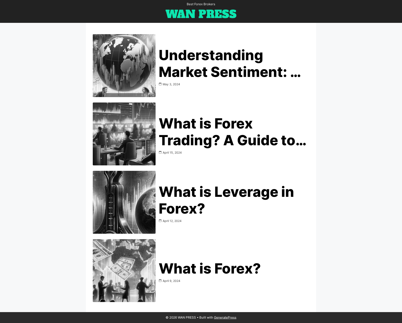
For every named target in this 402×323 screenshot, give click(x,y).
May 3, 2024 (171, 84)
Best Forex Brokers (201, 4)
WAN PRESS (201, 14)
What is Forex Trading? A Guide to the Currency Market (230, 132)
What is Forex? (210, 268)
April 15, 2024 (172, 152)
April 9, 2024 (171, 281)
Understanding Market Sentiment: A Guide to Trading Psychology (230, 63)
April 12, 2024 (172, 221)
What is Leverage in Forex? (226, 200)
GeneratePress (225, 317)
